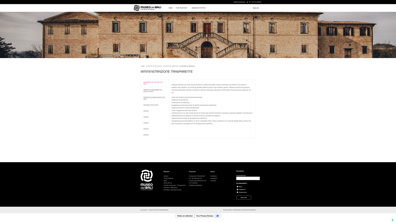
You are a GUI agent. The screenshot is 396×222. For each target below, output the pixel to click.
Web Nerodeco (163, 210)
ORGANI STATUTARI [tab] (150, 105)
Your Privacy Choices (204, 216)
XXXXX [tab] (146, 111)
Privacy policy (227, 210)
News (240, 186)
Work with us (168, 183)
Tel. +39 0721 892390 (255, 2)
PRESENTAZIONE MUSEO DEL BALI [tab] (154, 98)
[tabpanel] (212, 103)
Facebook (213, 176)
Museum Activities (198, 8)
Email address (241, 175)
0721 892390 (193, 183)
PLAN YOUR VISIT (181, 8)
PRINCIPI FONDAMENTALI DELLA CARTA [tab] (152, 90)
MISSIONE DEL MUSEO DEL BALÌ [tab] (153, 83)
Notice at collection (185, 216)
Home (171, 8)
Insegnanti (242, 189)
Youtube (213, 181)
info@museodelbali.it (195, 185)
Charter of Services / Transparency (175, 185)
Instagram (213, 178)
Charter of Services (153, 66)
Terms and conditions (249, 210)
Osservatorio (243, 192)
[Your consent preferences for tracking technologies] (392, 220)
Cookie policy (237, 210)
